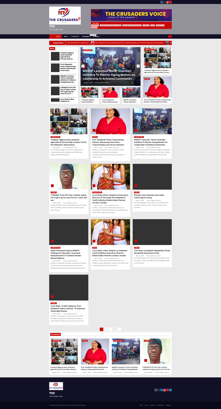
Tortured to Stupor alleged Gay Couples (110, 25)
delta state (94, 27)
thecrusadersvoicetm (102, 82)
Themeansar (82, 405)
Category (96, 36)
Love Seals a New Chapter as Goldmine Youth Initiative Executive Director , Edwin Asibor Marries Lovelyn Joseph (109, 253)
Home (58, 36)
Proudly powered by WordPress (58, 405)
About (66, 36)
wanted (153, 25)
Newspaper (86, 35)
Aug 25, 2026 (88, 82)
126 (115, 329)
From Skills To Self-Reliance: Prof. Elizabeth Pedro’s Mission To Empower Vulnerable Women (68, 308)
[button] (166, 36)
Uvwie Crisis (146, 25)
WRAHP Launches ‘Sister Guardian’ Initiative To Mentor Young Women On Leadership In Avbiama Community (68, 82)
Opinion (105, 89)
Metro (94, 247)
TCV (52, 26)
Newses (74, 405)
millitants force (160, 25)
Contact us (75, 36)
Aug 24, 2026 (98, 205)
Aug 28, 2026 (56, 147)
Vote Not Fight (95, 25)
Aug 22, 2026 (98, 258)
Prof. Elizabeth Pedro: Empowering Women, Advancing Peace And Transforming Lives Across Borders (68, 69)
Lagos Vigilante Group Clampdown (132, 25)
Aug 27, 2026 (98, 147)
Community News (87, 89)
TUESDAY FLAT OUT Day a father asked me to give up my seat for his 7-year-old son (68, 92)
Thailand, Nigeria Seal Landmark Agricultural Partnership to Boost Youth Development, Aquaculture (67, 59)
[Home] (51, 36)
